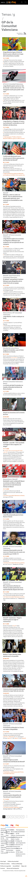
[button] (0, 816)
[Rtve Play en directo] (7, 2)
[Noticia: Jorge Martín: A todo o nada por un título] (14, 314)
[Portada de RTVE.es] (14, 2)
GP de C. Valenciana (9, 736)
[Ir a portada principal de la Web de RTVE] (2, 825)
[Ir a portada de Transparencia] (21, 825)
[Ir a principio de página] (26, 876)
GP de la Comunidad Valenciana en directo (14, 495)
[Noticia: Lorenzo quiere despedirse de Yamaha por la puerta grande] (14, 793)
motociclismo (14, 357)
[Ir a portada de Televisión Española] (7, 825)
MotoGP (14, 625)
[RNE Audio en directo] (10, 2)
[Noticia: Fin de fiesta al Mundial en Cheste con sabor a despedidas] (14, 724)
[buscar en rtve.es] (25, 2)
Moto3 (9, 738)
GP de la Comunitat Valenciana (11, 807)
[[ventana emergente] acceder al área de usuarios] (21, 2)
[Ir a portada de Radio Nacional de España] (12, 825)
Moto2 (16, 738)
